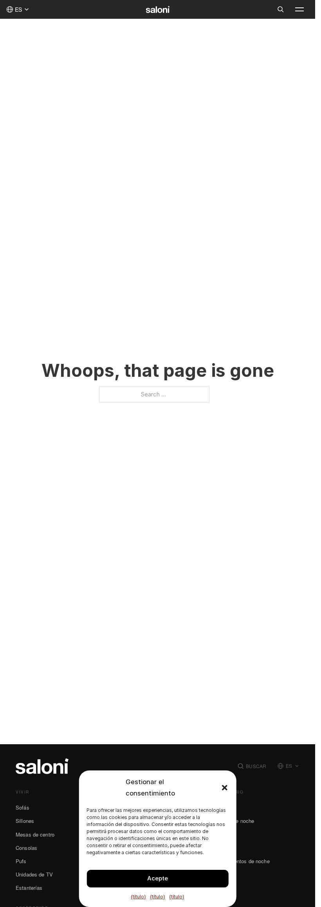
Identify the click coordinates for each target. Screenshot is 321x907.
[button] (225, 788)
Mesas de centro (35, 834)
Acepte (157, 878)
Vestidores (224, 874)
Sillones (25, 820)
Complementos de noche (241, 861)
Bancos (221, 847)
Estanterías (29, 887)
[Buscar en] (280, 9)
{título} (138, 897)
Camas (220, 807)
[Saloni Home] (158, 9)
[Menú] (299, 9)
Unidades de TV (34, 874)
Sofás (22, 807)
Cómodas (223, 834)
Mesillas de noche (233, 820)
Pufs (21, 861)
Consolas (26, 847)
